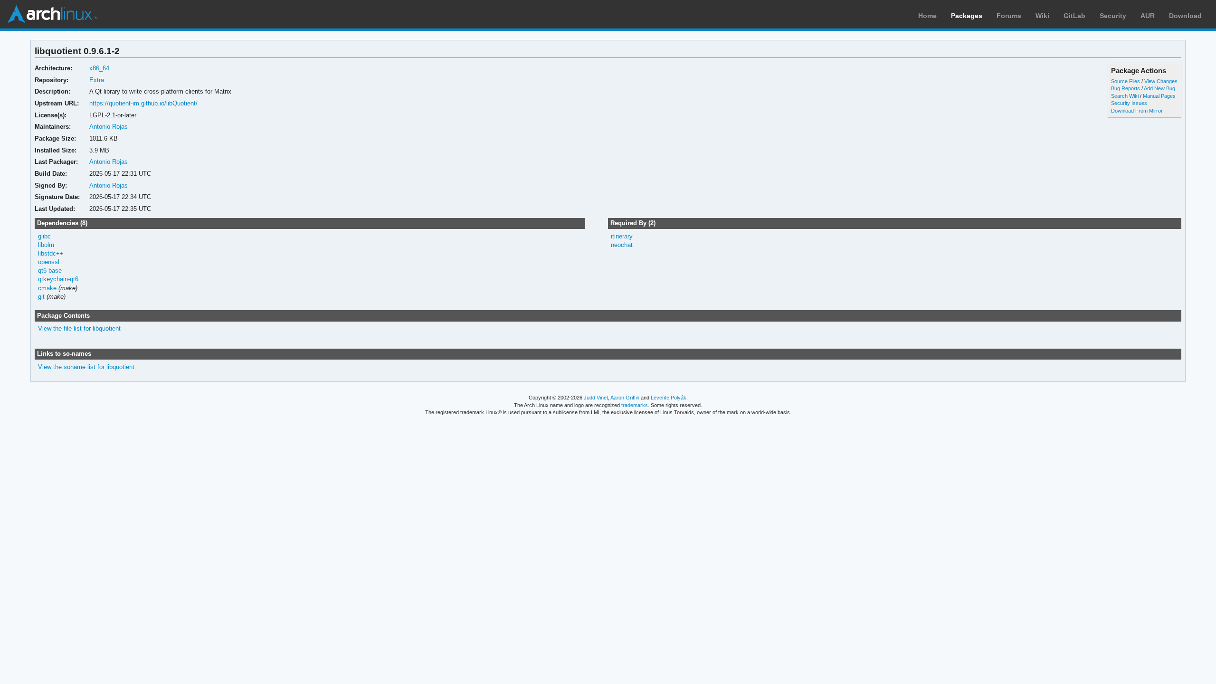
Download (1185, 15)
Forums (1009, 15)
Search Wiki (1125, 96)
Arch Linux (52, 14)
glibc (44, 236)
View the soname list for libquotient (86, 366)
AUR (1147, 15)
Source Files (1125, 81)
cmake (47, 288)
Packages (966, 15)
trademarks (634, 405)
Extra (96, 80)
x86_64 (99, 68)
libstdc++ (51, 253)
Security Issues (1129, 103)
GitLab (1074, 15)
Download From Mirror (1137, 111)
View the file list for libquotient (79, 328)
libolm (46, 244)
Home (927, 15)
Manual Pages (1159, 96)
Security (1113, 15)
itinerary (622, 236)
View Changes (1161, 81)
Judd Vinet (596, 397)
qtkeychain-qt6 (58, 279)
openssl (48, 262)
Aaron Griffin (624, 397)
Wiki (1042, 15)
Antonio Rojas (108, 126)
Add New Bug (1159, 88)
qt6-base (50, 270)
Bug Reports (1125, 88)
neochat (622, 244)
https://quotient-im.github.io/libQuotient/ (143, 103)
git (41, 296)
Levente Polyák (668, 397)
